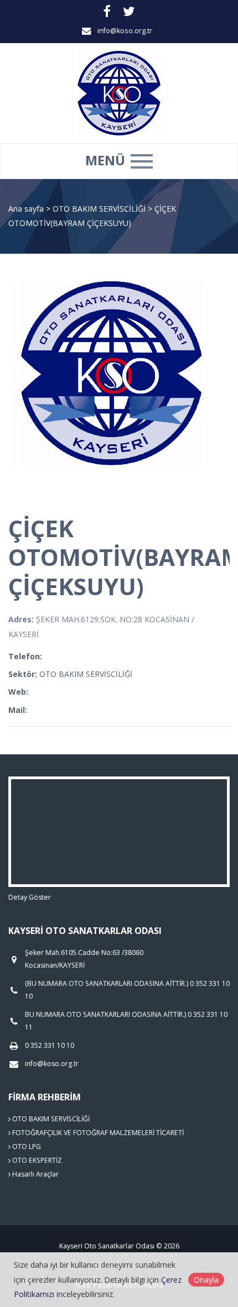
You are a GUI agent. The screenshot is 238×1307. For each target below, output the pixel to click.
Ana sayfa (26, 208)
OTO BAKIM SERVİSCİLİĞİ (100, 208)
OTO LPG (26, 1146)
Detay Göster (29, 897)
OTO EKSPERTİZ (36, 1160)
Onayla (206, 1279)
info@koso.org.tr (124, 30)
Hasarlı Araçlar (35, 1174)
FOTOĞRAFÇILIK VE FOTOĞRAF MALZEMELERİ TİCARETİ (97, 1132)
